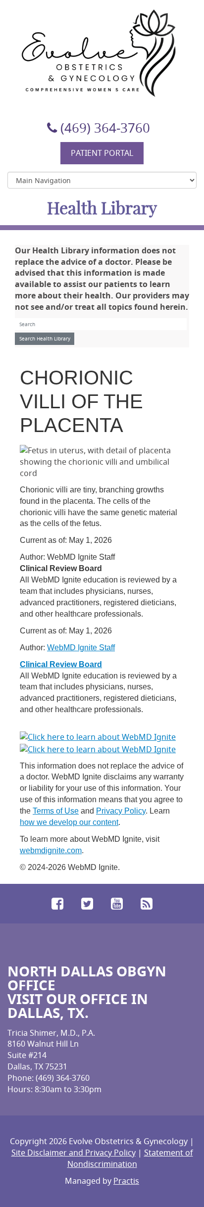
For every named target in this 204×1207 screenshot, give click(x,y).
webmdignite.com (51, 850)
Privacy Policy (121, 811)
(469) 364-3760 (105, 128)
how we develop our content (69, 822)
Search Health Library (44, 339)
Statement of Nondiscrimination (130, 1158)
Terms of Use (56, 811)
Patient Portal (102, 152)
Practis (126, 1180)
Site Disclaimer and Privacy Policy (73, 1152)
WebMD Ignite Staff (81, 647)
